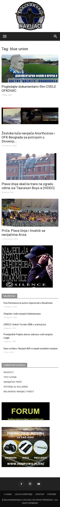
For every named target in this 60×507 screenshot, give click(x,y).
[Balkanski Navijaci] (30, 16)
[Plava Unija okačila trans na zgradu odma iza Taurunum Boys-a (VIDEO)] (30, 166)
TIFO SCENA (10, 377)
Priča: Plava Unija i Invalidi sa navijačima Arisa (23, 233)
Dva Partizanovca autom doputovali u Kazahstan (28, 303)
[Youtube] (39, 484)
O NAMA (8, 494)
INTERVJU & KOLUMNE (16, 386)
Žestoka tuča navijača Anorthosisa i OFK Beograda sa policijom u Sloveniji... (28, 137)
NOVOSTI (8, 372)
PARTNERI (51, 494)
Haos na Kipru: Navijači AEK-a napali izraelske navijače (31, 348)
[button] (55, 36)
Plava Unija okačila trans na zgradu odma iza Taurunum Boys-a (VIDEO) (28, 186)
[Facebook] (21, 484)
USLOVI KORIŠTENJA (23, 494)
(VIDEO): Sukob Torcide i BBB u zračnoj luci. (25, 324)
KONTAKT (40, 494)
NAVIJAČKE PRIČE (13, 381)
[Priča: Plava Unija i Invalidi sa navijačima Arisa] (30, 213)
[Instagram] (30, 484)
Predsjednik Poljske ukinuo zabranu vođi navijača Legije (28, 336)
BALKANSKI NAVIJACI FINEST (19, 391)
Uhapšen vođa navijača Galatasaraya (22, 313)
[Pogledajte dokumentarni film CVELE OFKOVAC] (30, 69)
